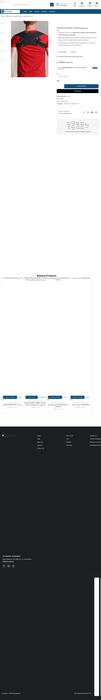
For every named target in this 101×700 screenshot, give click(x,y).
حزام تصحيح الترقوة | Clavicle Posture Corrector (58, 405)
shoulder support (64, 101)
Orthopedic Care (74, 103)
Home (3, 16)
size (58, 73)
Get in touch (67, 113)
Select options (78, 397)
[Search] (52, 4)
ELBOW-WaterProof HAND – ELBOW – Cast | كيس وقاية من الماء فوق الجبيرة (35, 403)
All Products (9, 16)
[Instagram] (88, 112)
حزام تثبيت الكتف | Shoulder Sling (80, 404)
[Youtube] (92, 112)
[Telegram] (95, 112)
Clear (58, 80)
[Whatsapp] (13, 566)
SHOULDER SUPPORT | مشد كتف (13, 404)
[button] (74, 4)
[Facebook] (84, 112)
